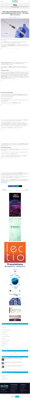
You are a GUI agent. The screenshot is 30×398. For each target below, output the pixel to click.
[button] (11, 186)
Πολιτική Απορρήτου (23, 386)
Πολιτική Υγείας (17, 17)
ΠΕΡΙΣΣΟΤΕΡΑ (12, 396)
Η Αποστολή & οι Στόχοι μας (5, 375)
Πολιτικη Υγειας (7, 6)
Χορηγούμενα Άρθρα (4, 343)
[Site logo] (15, 1)
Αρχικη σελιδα (2, 6)
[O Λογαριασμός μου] (29, 1)
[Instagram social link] (2, 389)
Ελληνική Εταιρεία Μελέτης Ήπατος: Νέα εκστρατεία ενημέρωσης (13, 358)
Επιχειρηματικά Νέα (4, 327)
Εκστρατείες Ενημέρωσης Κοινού (6, 336)
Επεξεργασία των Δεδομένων (24, 390)
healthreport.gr (5, 182)
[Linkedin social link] (4, 389)
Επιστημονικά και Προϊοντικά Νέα (6, 329)
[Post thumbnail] (3, 359)
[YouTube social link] (3, 389)
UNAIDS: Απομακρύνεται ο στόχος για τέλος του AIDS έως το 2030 (13, 362)
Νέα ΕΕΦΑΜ (3, 345)
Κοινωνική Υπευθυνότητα (5, 334)
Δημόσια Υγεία (3, 338)
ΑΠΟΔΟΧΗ (17, 396)
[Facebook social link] (1, 389)
